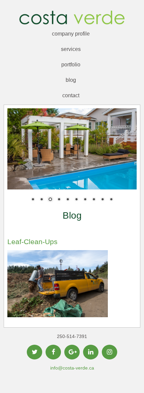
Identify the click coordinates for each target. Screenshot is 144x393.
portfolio (70, 64)
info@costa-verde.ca (72, 368)
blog (71, 80)
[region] (72, 159)
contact (70, 95)
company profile (71, 34)
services (71, 49)
